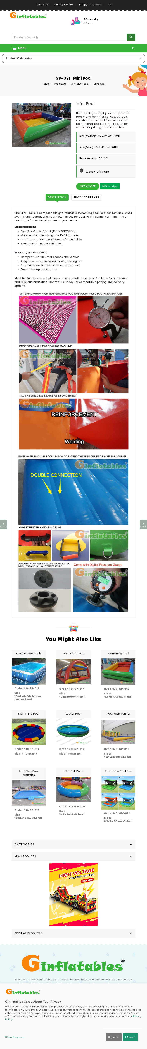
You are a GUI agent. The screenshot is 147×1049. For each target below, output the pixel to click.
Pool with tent (73, 653)
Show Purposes (15, 1036)
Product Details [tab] (86, 197)
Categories (24, 844)
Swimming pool (118, 653)
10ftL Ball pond (73, 771)
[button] (133, 48)
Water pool (73, 713)
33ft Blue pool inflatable (29, 772)
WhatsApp (111, 186)
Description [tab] (57, 197)
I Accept (130, 1036)
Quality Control (64, 4)
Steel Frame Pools (29, 653)
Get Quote (88, 186)
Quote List (43, 4)
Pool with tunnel (118, 713)
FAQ (110, 4)
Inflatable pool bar (118, 771)
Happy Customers (90, 4)
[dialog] (73, 1016)
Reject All (113, 1036)
